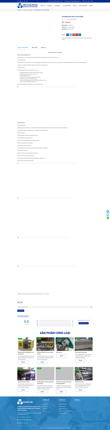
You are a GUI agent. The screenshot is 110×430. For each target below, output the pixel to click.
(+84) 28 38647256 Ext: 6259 (56, 1)
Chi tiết (23, 362)
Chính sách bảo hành (63, 413)
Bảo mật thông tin (62, 406)
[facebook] (18, 1)
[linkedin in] (27, 1)
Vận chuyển (45, 406)
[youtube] (24, 1)
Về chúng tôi (45, 404)
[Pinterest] (76, 34)
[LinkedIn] (79, 34)
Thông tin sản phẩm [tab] (22, 47)
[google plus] (22, 1)
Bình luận (34, 47)
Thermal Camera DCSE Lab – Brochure (41, 293)
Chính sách (45, 408)
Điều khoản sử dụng (63, 404)
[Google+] (73, 34)
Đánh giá (43, 47)
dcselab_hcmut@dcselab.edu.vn (73, 1)
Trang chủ (42, 5)
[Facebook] (67, 34)
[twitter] (20, 1)
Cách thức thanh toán (63, 408)
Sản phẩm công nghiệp (28, 10)
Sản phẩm (57, 5)
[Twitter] (70, 34)
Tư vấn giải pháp (67, 5)
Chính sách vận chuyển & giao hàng (66, 411)
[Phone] (107, 217)
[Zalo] (107, 214)
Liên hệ (91, 5)
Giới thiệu (49, 5)
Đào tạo (75, 5)
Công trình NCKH (83, 5)
